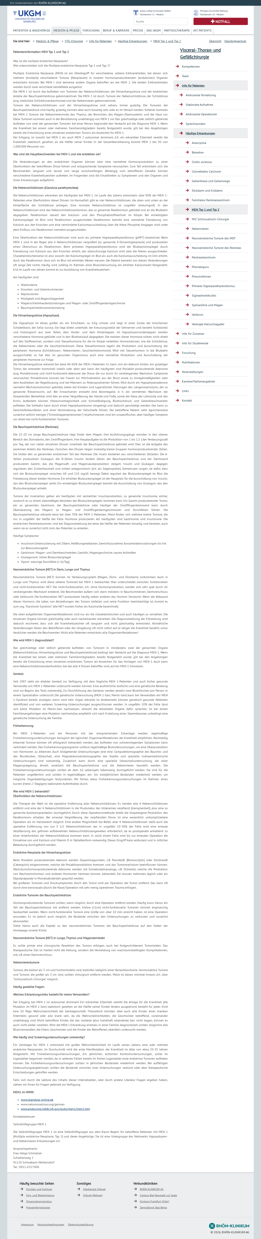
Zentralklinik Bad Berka (153, 1207)
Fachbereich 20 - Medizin (212, 14)
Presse (138, 30)
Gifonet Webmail (92, 1195)
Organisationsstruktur (39, 1201)
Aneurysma (199, 143)
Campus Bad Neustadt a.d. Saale (158, 1195)
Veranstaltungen (192, 372)
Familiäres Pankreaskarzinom (211, 200)
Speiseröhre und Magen (207, 305)
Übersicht (215, 41)
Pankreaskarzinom (204, 257)
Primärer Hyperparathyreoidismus (213, 286)
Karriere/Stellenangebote (198, 381)
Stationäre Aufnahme (199, 104)
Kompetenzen (191, 66)
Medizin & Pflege (66, 30)
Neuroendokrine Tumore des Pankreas (216, 248)
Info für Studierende (195, 343)
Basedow (198, 152)
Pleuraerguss (200, 267)
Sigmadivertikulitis (204, 295)
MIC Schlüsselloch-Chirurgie (210, 219)
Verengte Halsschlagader (208, 324)
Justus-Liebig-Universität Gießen (155, 10)
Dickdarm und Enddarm (207, 190)
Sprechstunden (195, 124)
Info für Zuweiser (193, 334)
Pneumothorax (201, 276)
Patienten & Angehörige (31, 30)
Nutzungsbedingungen (50, 1224)
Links (185, 391)
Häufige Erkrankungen (132, 41)
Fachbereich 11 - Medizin (152, 14)
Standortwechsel (235, 41)
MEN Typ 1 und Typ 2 (167, 41)
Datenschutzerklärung (81, 1224)
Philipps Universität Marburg (214, 10)
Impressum (27, 1224)
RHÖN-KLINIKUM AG (152, 1189)
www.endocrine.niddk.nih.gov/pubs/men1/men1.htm (55, 1109)
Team (185, 76)
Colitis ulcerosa (202, 162)
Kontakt (187, 400)
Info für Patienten (100, 41)
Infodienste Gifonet (94, 1189)
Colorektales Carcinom (206, 171)
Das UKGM (154, 30)
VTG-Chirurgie (74, 41)
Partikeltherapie (177, 30)
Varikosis (197, 314)
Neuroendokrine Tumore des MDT (214, 238)
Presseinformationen (38, 1207)
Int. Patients (202, 30)
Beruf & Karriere (116, 30)
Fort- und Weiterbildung (40, 1195)
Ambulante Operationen (201, 114)
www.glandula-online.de (37, 1100)
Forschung (91, 30)
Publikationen (191, 362)
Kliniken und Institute (39, 1189)
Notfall (223, 21)
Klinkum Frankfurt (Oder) (154, 1201)
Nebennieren (200, 229)
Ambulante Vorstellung (201, 95)
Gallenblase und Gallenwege (211, 181)
